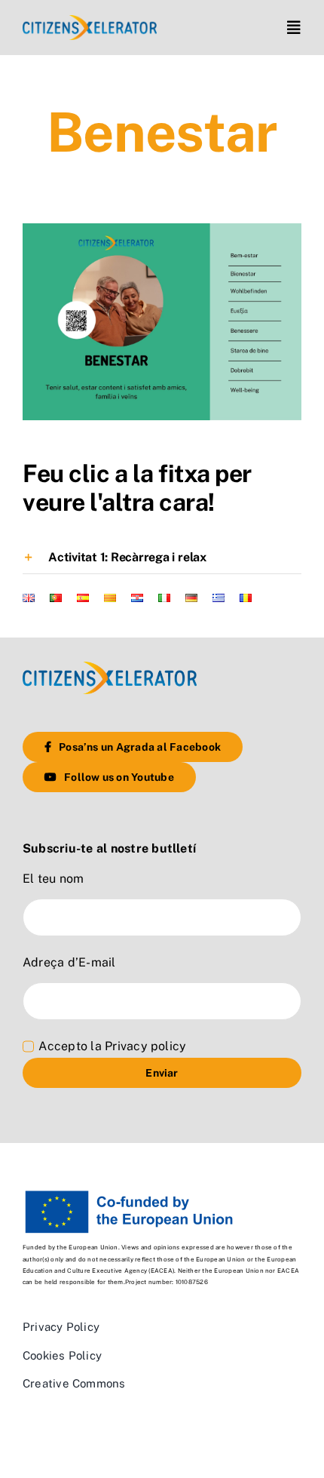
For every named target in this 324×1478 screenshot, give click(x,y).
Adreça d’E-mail (69, 962)
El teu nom (53, 878)
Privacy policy (145, 1046)
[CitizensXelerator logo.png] (90, 21)
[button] (162, 557)
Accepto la (112, 1046)
